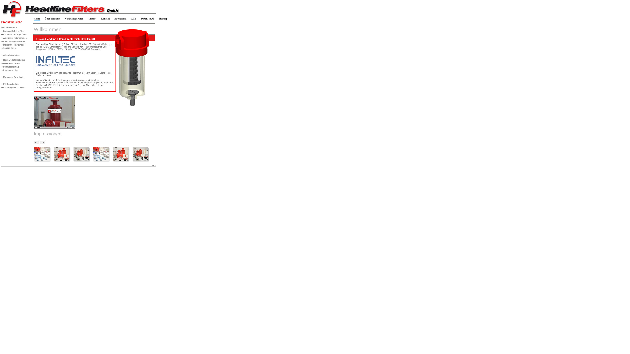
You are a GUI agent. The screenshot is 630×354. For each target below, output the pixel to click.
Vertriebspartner (74, 18)
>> (42, 142)
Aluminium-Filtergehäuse (15, 38)
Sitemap (163, 18)
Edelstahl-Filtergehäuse (14, 41)
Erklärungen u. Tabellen (14, 87)
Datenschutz (147, 18)
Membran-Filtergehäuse (14, 45)
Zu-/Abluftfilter (10, 48)
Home (37, 18)
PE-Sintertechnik (11, 84)
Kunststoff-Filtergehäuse (15, 34)
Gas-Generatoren (11, 63)
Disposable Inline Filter (13, 31)
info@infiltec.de (44, 87)
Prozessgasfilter (11, 70)
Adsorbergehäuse (11, 55)
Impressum (120, 18)
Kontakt (105, 18)
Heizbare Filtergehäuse (14, 60)
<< (36, 142)
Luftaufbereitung (11, 67)
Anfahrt (92, 18)
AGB (133, 18)
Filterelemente (10, 28)
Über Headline (52, 18)
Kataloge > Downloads (13, 77)
